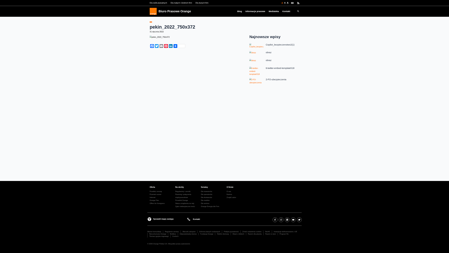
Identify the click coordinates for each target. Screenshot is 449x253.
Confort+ (175, 236)
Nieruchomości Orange (157, 234)
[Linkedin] (287, 219)
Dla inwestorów (206, 191)
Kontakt (286, 11)
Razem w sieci (270, 234)
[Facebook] (275, 219)
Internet (152, 197)
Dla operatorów (206, 194)
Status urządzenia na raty (184, 203)
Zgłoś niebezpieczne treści (185, 206)
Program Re (284, 234)
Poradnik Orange (181, 200)
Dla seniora (205, 203)
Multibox (173, 234)
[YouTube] (293, 219)
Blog (239, 11)
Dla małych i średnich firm (181, 3)
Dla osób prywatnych (158, 3)
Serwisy (204, 187)
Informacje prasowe (255, 11)
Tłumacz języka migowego (159, 236)
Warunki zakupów (189, 232)
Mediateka (274, 11)
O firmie (230, 187)
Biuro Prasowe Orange (175, 11)
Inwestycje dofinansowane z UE (285, 232)
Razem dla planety (255, 234)
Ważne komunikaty (154, 232)
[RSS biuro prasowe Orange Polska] (298, 3)
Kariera (229, 194)
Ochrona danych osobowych (209, 232)
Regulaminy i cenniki (182, 191)
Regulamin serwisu (172, 232)
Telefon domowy (223, 234)
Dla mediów (205, 200)
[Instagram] (281, 219)
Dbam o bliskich (238, 234)
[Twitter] (299, 219)
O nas (229, 191)
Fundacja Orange (206, 234)
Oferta (152, 187)
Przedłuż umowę (156, 191)
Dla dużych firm (202, 3)
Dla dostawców (206, 197)
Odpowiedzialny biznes (188, 234)
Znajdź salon (231, 197)
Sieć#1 (267, 232)
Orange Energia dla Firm (210, 206)
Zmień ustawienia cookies (251, 232)
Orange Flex (154, 200)
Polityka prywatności (231, 232)
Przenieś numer (155, 194)
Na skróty (179, 187)
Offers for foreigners (157, 203)
